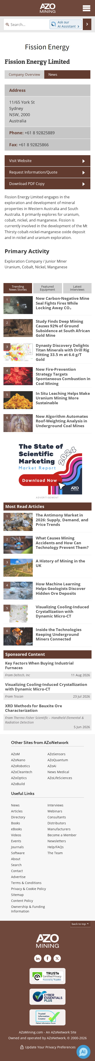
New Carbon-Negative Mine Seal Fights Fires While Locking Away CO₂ (62, 303)
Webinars (55, 811)
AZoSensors (56, 754)
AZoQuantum (58, 760)
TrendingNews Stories (18, 288)
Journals (17, 847)
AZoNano (18, 760)
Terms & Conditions (26, 883)
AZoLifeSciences (60, 778)
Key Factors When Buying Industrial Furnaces (39, 665)
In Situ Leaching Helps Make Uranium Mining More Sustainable (63, 398)
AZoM (15, 754)
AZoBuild (18, 784)
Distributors (57, 823)
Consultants (57, 817)
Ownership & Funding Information (28, 908)
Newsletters (57, 841)
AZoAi (52, 766)
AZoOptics (19, 778)
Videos (16, 835)
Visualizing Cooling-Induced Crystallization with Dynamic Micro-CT (62, 611)
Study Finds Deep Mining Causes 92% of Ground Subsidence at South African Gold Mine (63, 328)
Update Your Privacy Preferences (50, 1047)
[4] (18, 376)
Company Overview (24, 74)
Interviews (55, 805)
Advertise (18, 877)
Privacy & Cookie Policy (28, 889)
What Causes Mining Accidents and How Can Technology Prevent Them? (62, 542)
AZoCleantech (21, 772)
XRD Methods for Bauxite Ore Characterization (33, 708)
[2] (18, 328)
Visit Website (20, 160)
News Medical (58, 772)
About (15, 859)
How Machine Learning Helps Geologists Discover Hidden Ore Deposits (61, 588)
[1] (18, 305)
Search (16, 865)
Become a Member (62, 835)
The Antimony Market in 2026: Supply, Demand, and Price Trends (62, 519)
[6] (18, 423)
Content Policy (22, 900)
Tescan (18, 696)
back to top (79, 924)
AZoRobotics (20, 766)
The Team (55, 853)
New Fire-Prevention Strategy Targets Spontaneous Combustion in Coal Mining (63, 376)
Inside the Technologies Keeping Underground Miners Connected (58, 634)
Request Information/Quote (33, 172)
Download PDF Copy (27, 183)
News (15, 805)
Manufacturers (59, 829)
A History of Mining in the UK (60, 563)
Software (18, 853)
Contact (17, 871)
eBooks (16, 829)
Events (16, 841)
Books (15, 823)
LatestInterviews (77, 288)
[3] (18, 352)
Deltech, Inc (22, 675)
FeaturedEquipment (47, 288)
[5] (18, 400)
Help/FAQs (56, 847)
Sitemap (17, 895)
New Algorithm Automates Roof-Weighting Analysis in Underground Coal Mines (62, 421)
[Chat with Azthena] (83, 1052)
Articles (17, 811)
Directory (18, 817)
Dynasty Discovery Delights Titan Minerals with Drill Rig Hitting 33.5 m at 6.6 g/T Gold (62, 352)
